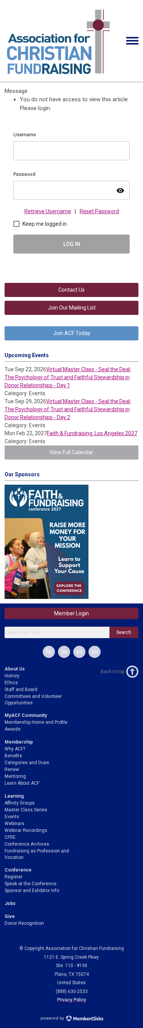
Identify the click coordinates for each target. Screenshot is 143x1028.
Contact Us (71, 290)
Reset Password (99, 211)
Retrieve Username (47, 211)
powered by (52, 1018)
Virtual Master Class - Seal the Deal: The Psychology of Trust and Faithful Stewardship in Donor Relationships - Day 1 (68, 377)
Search (123, 632)
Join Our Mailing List (72, 308)
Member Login (71, 613)
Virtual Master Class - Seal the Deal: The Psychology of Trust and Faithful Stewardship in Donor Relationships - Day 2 (68, 409)
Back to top (112, 671)
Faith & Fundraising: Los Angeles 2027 (92, 433)
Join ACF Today (71, 333)
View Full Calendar (71, 452)
